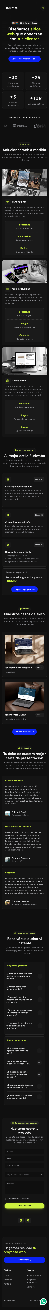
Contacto (31, 1287)
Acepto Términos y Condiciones (18, 1198)
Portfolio (7, 1284)
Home (6, 1275)
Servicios (8, 1279)
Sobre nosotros (34, 1275)
